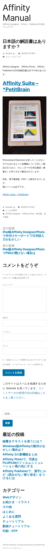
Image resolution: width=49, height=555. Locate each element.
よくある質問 (11, 210)
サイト (5, 346)
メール (6, 332)
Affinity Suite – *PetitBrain (20, 86)
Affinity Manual (17, 12)
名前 (5, 318)
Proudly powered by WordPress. (31, 545)
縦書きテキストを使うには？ (22, 441)
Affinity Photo (28, 214)
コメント (7, 285)
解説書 (39, 214)
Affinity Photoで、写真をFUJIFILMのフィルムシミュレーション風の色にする (23, 462)
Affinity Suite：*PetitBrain (15, 194)
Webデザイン (12, 497)
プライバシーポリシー (12, 548)
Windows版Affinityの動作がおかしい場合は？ (24, 447)
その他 (7, 507)
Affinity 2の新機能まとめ (20, 454)
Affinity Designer (12, 214)
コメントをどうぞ (13, 57)
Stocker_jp (10, 53)
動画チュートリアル (16, 526)
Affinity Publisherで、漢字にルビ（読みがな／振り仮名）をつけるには (24, 474)
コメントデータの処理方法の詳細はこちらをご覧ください (24, 393)
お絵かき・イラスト (16, 502)
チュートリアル (13, 521)
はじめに (9, 511)
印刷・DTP (10, 531)
